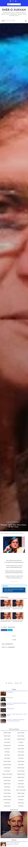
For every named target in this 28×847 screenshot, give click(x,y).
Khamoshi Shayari (7, 764)
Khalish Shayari (21, 761)
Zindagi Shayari (7, 806)
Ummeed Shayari (7, 799)
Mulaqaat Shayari (21, 774)
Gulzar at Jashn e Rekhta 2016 (13, 842)
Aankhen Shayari (7, 732)
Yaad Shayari (7, 802)
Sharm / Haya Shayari (21, 790)
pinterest (16, 630)
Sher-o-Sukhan (14, 10)
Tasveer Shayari (20, 796)
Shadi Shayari (7, 786)
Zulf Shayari (10, 697)
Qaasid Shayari (7, 780)
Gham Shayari (21, 751)
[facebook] (16, 2)
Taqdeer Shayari (20, 793)
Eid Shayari (7, 751)
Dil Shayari (21, 742)
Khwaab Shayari (20, 767)
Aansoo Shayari (20, 732)
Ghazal (9, 522)
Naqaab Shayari (20, 777)
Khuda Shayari (10, 708)
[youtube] (10, 2)
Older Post (17, 683)
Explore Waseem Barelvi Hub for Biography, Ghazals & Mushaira (13, 590)
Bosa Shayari (7, 742)
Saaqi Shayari (21, 783)
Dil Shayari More (7, 745)
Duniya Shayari (21, 748)
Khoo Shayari (7, 771)
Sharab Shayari (7, 790)
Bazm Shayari (7, 739)
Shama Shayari (21, 786)
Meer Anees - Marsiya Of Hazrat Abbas (13, 831)
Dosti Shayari (21, 745)
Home (2, 533)
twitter (10, 630)
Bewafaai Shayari (21, 739)
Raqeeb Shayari (7, 783)
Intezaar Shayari (7, 761)
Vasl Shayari (20, 799)
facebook (4, 630)
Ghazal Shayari (21, 755)
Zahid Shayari (21, 802)
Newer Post (10, 683)
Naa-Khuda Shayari (7, 777)
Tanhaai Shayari (7, 793)
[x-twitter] (13, 2)
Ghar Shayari (7, 755)
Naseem (8, 529)
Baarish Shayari (20, 736)
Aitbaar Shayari (7, 736)
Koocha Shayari (20, 771)
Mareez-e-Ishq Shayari (7, 774)
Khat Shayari (21, 764)
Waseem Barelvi (16, 522)
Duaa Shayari (7, 748)
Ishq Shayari (10, 692)
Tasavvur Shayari (7, 796)
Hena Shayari (7, 758)
